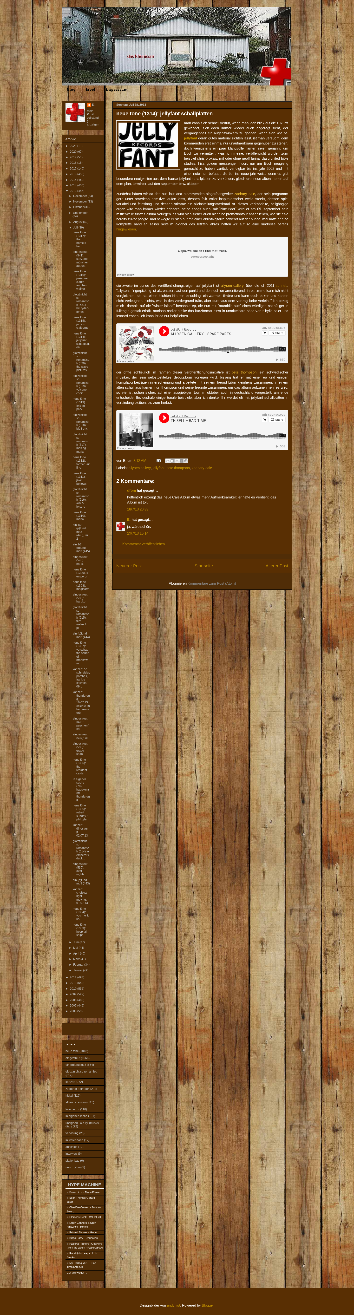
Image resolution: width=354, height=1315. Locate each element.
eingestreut (73, 1058)
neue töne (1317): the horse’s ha (79, 239)
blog (71, 90)
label (90, 90)
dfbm (131, 490)
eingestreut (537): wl (80, 736)
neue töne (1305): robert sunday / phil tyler (80, 812)
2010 (73, 988)
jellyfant (158, 468)
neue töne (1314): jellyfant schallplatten (81, 340)
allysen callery (140, 468)
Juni (76, 942)
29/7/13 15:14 (137, 533)
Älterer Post (277, 565)
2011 (73, 983)
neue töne (72, 1051)
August (78, 222)
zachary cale (202, 468)
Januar (78, 970)
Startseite (204, 565)
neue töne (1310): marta (79, 516)
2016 (73, 174)
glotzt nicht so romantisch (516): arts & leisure (81, 498)
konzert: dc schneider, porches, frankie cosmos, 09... (81, 677)
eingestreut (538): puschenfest (80, 724)
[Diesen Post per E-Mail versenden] (167, 460)
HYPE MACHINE (84, 1184)
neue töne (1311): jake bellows (79, 478)
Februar (78, 964)
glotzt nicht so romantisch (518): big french (81, 422)
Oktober (78, 207)
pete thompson (178, 468)
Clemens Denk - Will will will (85, 1217)
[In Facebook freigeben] (181, 460)
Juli (76, 227)
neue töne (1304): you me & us (81, 914)
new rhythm (73, 1167)
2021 (73, 146)
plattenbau (72, 1160)
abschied (72, 1147)
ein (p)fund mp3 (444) (81, 635)
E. (129, 519)
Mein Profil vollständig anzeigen (93, 117)
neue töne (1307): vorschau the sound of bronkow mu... (81, 653)
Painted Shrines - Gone (83, 1232)
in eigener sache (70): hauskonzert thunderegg (81, 790)
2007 (73, 1005)
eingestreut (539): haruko (80, 598)
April (76, 953)
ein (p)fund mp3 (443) (81, 881)
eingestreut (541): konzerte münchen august (81, 259)
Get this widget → (77, 1272)
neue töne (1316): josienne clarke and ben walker (80, 280)
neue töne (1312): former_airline (81, 462)
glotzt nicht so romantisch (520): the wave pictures (81, 361)
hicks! (69, 1095)
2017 (73, 168)
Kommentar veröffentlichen (143, 544)
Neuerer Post (129, 565)
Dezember (80, 196)
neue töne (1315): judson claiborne (81, 322)
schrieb (281, 285)
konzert (70, 1082)
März (76, 959)
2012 (73, 977)
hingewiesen (126, 229)
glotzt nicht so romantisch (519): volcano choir (81, 384)
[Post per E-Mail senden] (158, 460)
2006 (73, 1011)
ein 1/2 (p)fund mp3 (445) (81, 548)
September (80, 213)
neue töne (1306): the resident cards (80, 766)
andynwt (173, 1305)
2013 (73, 191)
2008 (73, 1000)
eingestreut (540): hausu (80, 560)
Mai (76, 947)
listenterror (72, 1109)
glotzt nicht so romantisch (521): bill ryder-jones (81, 303)
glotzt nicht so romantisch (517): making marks (81, 443)
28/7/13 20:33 (137, 509)
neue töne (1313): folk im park (79, 404)
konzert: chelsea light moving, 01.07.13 (80, 896)
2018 (73, 162)
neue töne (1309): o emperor (80, 573)
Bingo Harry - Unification (83, 1237)
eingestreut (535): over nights (80, 869)
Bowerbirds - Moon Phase (84, 1192)
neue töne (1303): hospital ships (80, 930)
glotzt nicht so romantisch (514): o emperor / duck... (81, 849)
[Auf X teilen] (176, 460)
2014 (73, 185)
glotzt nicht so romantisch (82, 1071)
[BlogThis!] (172, 460)
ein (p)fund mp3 (76, 1064)
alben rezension (76, 1102)
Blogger (208, 1305)
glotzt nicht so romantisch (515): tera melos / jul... (81, 618)
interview (71, 1153)
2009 (73, 994)
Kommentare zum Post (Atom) (212, 583)
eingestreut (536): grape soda (80, 749)
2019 (73, 157)
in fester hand (74, 1140)
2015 (73, 180)
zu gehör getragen (78, 1089)
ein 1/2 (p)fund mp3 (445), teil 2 (81, 532)
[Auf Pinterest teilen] (186, 460)
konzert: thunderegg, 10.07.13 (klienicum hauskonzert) (81, 702)
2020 (73, 151)
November (80, 201)
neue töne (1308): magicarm (81, 585)
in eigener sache (76, 1116)
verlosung (72, 1133)
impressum (117, 90)
